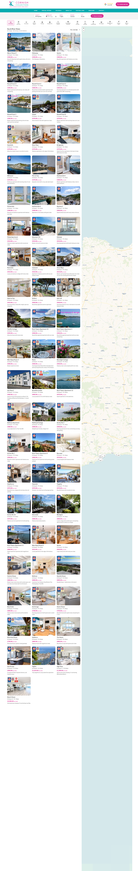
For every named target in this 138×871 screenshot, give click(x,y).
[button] (118, 455)
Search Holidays (98, 16)
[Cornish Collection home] (19, 4)
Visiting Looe (80, 10)
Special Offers (46, 10)
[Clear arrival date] (55, 16)
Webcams (91, 10)
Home (35, 10)
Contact (101, 10)
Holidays (58, 10)
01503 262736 (123, 4)
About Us (69, 10)
